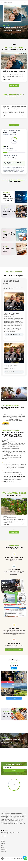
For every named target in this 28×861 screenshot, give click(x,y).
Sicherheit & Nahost (22, 106)
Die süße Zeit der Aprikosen (9, 517)
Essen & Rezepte (22, 499)
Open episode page (9, 337)
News (24, 53)
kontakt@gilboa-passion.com (10, 833)
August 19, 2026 (6, 70)
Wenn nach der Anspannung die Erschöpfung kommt (14, 72)
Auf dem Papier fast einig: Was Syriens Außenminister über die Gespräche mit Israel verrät (13, 109)
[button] (2, 858)
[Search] (25, 3)
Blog (20, 53)
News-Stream (15, 106)
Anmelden (14, 770)
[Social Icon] (2, 836)
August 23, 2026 (6, 106)
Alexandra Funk (7, 79)
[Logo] (8, 2)
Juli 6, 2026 (5, 516)
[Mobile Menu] (2, 2)
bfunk (5, 115)
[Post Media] (14, 60)
